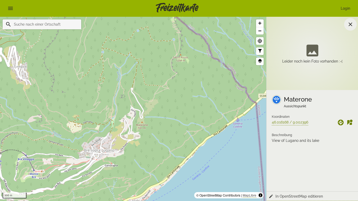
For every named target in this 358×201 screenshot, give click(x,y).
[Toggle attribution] (260, 195)
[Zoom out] (260, 31)
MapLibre (249, 195)
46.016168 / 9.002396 (290, 122)
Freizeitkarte (177, 8)
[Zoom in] (260, 23)
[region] (133, 109)
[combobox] (45, 24)
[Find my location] (260, 41)
